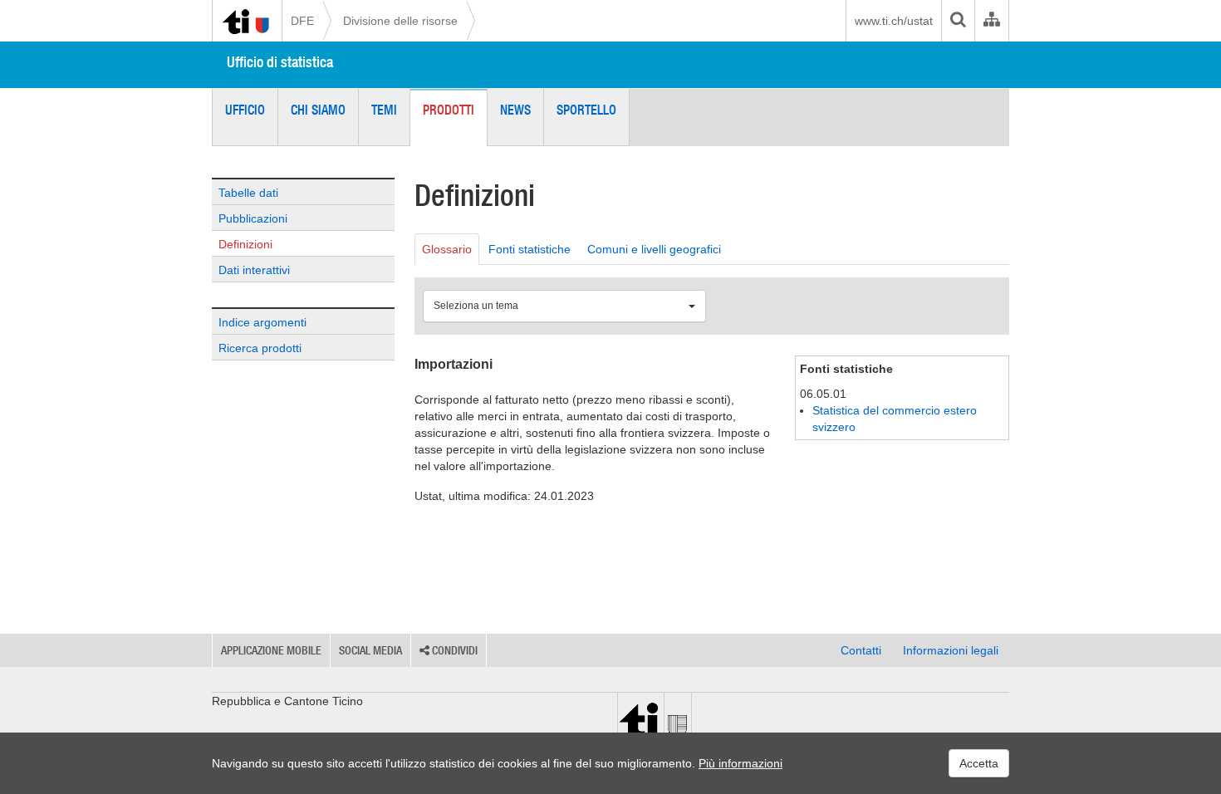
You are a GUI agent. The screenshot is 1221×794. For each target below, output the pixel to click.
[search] (957, 21)
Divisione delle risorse (400, 20)
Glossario (447, 249)
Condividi (453, 650)
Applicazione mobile (271, 650)
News (515, 109)
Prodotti (448, 109)
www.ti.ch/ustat (894, 20)
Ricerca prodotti (260, 348)
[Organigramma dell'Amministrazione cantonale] (991, 21)
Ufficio (245, 109)
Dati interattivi (254, 270)
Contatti (861, 650)
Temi (384, 109)
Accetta (978, 763)
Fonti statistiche (529, 249)
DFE (302, 20)
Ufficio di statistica (280, 61)
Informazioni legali (950, 650)
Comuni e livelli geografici (654, 249)
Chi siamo (318, 109)
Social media (370, 650)
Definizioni (245, 244)
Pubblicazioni (252, 218)
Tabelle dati (248, 192)
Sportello (586, 109)
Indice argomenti (262, 322)
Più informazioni (740, 763)
